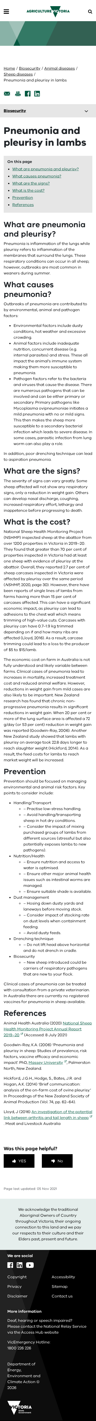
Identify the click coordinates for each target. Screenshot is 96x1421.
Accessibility (63, 1277)
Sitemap (59, 1286)
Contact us (62, 1296)
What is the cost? (28, 190)
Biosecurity (29, 68)
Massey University (46, 1062)
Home (9, 68)
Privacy (14, 1286)
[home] (48, 11)
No (60, 1161)
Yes (22, 1161)
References (23, 205)
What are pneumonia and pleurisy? (45, 169)
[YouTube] (30, 1265)
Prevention (22, 197)
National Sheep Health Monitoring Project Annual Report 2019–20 (48, 1029)
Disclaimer (17, 1296)
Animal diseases (59, 68)
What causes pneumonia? (36, 176)
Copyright (17, 1277)
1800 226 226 (19, 1348)
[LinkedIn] (37, 93)
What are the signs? (31, 183)
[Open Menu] (6, 11)
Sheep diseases (18, 74)
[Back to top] (78, 1403)
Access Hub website (40, 1332)
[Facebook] (28, 93)
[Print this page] (17, 94)
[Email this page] (7, 94)
